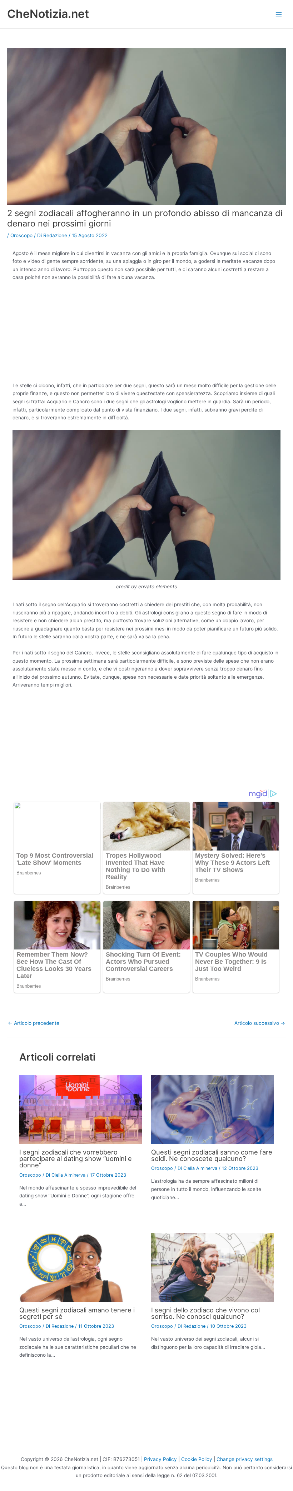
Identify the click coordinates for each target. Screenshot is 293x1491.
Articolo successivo (259, 1023)
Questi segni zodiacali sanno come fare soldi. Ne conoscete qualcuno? (211, 1155)
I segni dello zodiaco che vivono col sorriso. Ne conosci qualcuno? (205, 1313)
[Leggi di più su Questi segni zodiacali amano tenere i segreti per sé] (80, 1267)
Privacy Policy (160, 1459)
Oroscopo (21, 235)
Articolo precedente (33, 1023)
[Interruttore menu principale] (279, 14)
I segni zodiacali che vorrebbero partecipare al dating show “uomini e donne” (75, 1158)
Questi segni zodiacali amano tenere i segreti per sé (77, 1313)
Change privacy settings (245, 1459)
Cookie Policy (196, 1459)
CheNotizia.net (48, 14)
